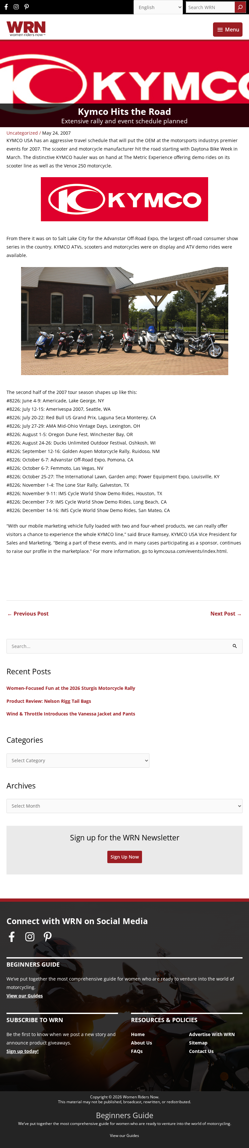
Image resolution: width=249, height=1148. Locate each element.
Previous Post (28, 613)
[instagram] (17, 7)
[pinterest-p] (27, 7)
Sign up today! (22, 1051)
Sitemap (198, 1043)
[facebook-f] (7, 7)
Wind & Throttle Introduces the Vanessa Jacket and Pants (70, 714)
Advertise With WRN (212, 1034)
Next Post (226, 613)
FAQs (137, 1051)
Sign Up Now (125, 857)
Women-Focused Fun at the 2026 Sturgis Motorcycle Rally (70, 688)
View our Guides (24, 996)
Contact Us (201, 1051)
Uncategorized (22, 133)
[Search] (240, 7)
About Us (141, 1043)
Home (138, 1034)
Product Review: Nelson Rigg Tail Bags (48, 701)
